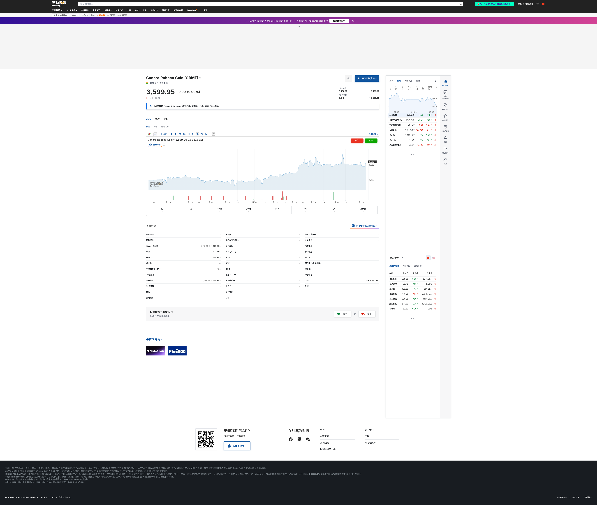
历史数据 (165, 126)
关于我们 (369, 430)
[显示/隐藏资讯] (213, 134)
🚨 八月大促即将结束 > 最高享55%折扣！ (494, 3)
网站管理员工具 (328, 449)
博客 (322, 430)
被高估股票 (122, 15)
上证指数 (393, 115)
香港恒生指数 (395, 125)
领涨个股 (406, 266)
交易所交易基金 (60, 15)
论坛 (166, 118)
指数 (399, 81)
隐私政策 (575, 497)
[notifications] (537, 3)
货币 (391, 81)
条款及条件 (562, 497)
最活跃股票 (394, 266)
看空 (345, 314)
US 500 (392, 140)
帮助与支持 (370, 442)
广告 (367, 436)
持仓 (155, 126)
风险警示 (588, 497)
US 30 (392, 135)
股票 (418, 81)
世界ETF (84, 15)
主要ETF (75, 15)
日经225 (393, 130)
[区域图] (155, 134)
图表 (157, 118)
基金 (93, 15)
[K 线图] (149, 134)
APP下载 (324, 436)
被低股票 (111, 15)
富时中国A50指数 (396, 120)
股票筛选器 (178, 10)
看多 (369, 314)
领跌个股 (417, 266)
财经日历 (165, 10)
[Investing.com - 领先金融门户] (59, 4)
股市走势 (394, 257)
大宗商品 (408, 81)
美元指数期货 (395, 145)
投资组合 (324, 442)
